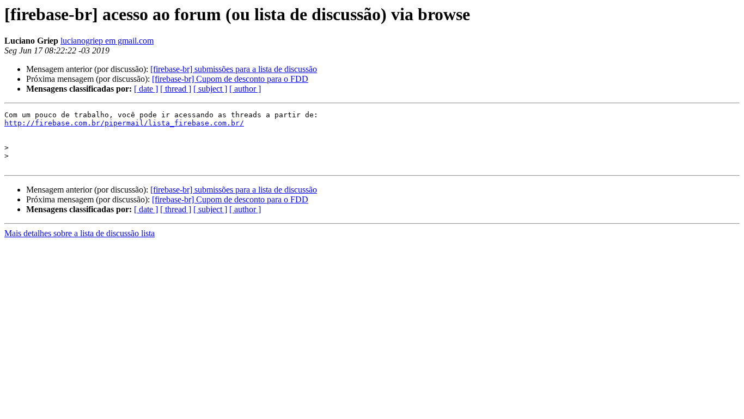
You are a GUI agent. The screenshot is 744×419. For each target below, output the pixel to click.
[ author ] (245, 88)
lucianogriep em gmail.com (107, 40)
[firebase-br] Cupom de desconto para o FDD (230, 78)
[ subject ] (210, 88)
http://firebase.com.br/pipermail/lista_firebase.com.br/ (124, 123)
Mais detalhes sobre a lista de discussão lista (79, 233)
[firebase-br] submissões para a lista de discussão (233, 69)
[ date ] (146, 88)
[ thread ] (175, 88)
